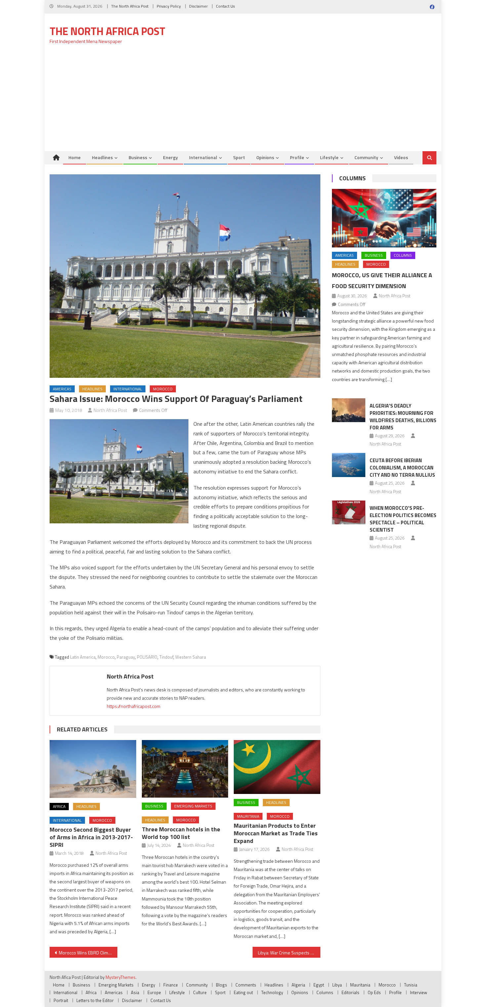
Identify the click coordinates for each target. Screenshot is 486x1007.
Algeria (298, 985)
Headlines (102, 157)
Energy (170, 157)
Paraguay (126, 657)
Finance (170, 985)
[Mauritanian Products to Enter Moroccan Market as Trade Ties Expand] (277, 767)
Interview (418, 992)
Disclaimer (198, 6)
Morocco (163, 389)
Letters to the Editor (95, 1000)
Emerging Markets (193, 806)
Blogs (221, 985)
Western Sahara (190, 657)
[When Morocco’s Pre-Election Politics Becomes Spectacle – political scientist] (348, 512)
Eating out (243, 992)
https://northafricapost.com (133, 706)
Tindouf (166, 657)
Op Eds (374, 992)
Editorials (350, 992)
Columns (352, 178)
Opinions (265, 157)
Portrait (61, 1000)
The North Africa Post (129, 6)
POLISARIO (147, 657)
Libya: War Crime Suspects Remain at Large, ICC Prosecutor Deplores (289, 952)
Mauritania (248, 816)
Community (366, 157)
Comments (245, 985)
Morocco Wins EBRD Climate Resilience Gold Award (88, 952)
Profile (297, 157)
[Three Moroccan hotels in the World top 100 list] (185, 769)
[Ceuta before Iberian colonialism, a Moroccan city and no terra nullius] (348, 465)
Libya (337, 985)
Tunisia (410, 985)
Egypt (318, 985)
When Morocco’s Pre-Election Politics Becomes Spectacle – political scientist (403, 519)
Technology (272, 992)
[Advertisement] (243, 101)
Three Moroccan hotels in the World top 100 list (181, 833)
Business (138, 157)
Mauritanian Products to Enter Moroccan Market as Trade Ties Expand (276, 833)
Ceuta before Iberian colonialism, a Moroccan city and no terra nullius (402, 468)
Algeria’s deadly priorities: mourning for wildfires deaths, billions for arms (403, 416)
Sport (239, 157)
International (203, 157)
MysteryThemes (120, 977)
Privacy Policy (169, 6)
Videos (401, 157)
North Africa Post (110, 410)
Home (74, 157)
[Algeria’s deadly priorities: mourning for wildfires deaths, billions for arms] (348, 410)
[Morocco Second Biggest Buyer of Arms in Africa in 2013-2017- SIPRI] (93, 769)
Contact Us (225, 6)
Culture (200, 992)
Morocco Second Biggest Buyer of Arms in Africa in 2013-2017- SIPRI (91, 837)
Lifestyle (329, 157)
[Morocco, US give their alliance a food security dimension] (384, 218)
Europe (154, 992)
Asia (135, 992)
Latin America (83, 657)
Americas (62, 389)
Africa (59, 806)
